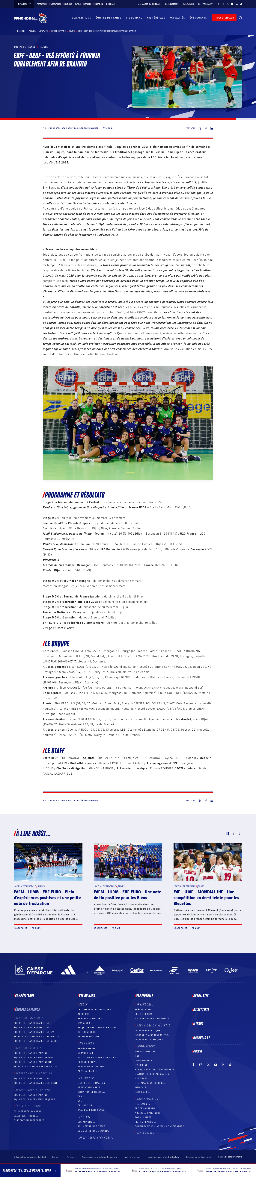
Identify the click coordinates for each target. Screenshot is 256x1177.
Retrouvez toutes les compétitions (27, 1170)
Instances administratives (152, 1035)
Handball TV (201, 1037)
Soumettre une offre (91, 1126)
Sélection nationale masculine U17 (36, 1036)
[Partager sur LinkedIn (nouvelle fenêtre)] (211, 128)
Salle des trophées (26, 1116)
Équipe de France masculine (32, 1023)
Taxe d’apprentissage (91, 1110)
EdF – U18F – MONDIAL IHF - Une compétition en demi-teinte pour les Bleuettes (206, 897)
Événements (198, 17)
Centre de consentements (230, 1157)
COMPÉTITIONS (143, 1060)
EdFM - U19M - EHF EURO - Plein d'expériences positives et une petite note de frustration (47, 897)
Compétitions (81, 17)
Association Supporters (29, 1120)
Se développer (87, 1048)
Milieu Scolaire (88, 1032)
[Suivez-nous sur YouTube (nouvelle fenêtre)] (232, 4)
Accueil (32, 31)
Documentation (148, 1098)
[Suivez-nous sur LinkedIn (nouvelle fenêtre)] (237, 4)
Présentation (143, 1009)
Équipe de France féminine (31, 1053)
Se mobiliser (86, 1053)
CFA (80, 1096)
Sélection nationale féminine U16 (35, 1066)
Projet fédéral (144, 1014)
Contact (55, 1157)
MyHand (198, 1024)
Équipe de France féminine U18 (33, 1062)
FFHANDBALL (145, 1004)
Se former (86, 1077)
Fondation (98, 4)
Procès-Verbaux (145, 1108)
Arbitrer (83, 1014)
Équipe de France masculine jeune (36, 1083)
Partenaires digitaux (91, 1066)
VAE (80, 1101)
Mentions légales (132, 1157)
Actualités (177, 17)
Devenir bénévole (89, 1062)
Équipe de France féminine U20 (33, 1057)
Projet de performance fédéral (98, 1027)
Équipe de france (58, 31)
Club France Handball (28, 1111)
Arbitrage (141, 1078)
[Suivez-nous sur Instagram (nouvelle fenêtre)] (223, 4)
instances (22, 4)
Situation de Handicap (92, 1092)
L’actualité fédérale (25, 886)
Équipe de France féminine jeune (34, 1099)
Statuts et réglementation (152, 1074)
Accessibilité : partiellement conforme (99, 1157)
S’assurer (84, 1023)
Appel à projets (87, 1071)
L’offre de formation (91, 1083)
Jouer (83, 1004)
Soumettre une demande (93, 1131)
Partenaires (55, 4)
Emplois (87, 4)
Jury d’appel (142, 1092)
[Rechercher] (240, 18)
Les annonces (86, 1122)
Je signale (110, 4)
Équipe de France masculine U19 (34, 1032)
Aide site (71, 1157)
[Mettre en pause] (227, 834)
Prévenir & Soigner (90, 1018)
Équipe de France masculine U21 (34, 1027)
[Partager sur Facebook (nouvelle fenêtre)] (205, 128)
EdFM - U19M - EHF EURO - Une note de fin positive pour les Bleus (127, 894)
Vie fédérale (156, 17)
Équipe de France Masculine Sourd (36, 1041)
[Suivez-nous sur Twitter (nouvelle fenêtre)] (228, 4)
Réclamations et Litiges (150, 1083)
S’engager (86, 1043)
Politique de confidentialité (198, 1157)
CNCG (138, 1056)
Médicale (141, 1087)
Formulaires (143, 1117)
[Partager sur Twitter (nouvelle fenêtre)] (200, 128)
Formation (42, 4)
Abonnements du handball (152, 1018)
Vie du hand (134, 17)
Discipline (141, 1065)
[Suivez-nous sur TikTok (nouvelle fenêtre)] (241, 4)
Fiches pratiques (145, 1122)
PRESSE (197, 1051)
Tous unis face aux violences (97, 1057)
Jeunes (72, 31)
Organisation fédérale (154, 1025)
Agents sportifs (145, 1051)
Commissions (146, 1046)
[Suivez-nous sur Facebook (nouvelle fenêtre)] (219, 4)
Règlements (142, 1104)
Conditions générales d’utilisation (163, 1157)
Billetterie (201, 1010)
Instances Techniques (149, 1039)
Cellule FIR (85, 1105)
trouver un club (224, 17)
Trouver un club (89, 1036)
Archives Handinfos (148, 1113)
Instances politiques (148, 1030)
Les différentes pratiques (94, 1009)
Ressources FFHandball (96, 1137)
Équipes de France (108, 17)
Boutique (68, 4)
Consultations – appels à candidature (159, 1126)
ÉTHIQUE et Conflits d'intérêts (154, 1069)
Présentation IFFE (89, 1087)
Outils (78, 4)
